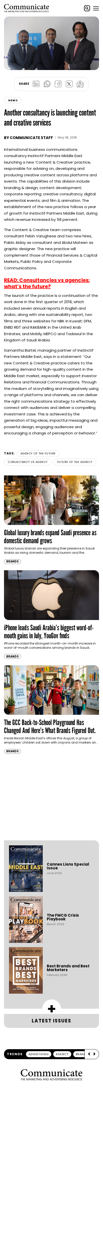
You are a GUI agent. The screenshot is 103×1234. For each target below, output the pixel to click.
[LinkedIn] (36, 84)
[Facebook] (58, 84)
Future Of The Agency (74, 462)
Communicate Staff (31, 137)
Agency (62, 1054)
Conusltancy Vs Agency (28, 462)
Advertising (38, 1054)
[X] (69, 84)
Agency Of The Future (38, 453)
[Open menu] (96, 8)
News (13, 100)
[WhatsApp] (47, 84)
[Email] (80, 84)
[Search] (87, 8)
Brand (81, 1054)
